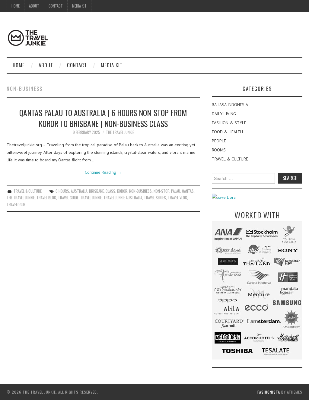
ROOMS (219, 150)
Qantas (188, 191)
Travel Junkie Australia (123, 198)
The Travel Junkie (120, 132)
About (34, 6)
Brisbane (96, 191)
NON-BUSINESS (140, 191)
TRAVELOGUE (16, 205)
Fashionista (268, 392)
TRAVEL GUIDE (68, 198)
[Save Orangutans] (224, 197)
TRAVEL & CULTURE (28, 191)
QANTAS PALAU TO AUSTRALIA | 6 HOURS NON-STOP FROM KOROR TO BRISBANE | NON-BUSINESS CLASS (103, 118)
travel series (155, 198)
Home (15, 6)
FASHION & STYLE (229, 122)
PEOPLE (219, 141)
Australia (79, 191)
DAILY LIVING (224, 113)
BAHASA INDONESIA (230, 104)
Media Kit (79, 6)
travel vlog (177, 198)
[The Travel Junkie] (28, 37)
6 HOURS (62, 191)
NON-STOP (161, 191)
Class (110, 191)
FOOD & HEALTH (227, 132)
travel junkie (91, 198)
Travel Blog (46, 198)
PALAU (175, 191)
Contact (56, 6)
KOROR (122, 191)
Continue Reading (103, 172)
